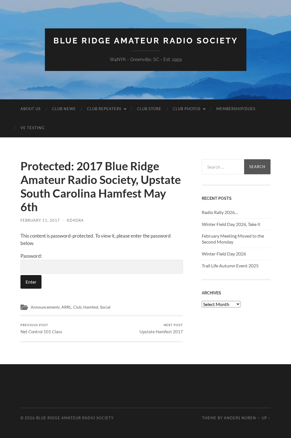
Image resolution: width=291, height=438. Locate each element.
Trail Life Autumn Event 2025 (230, 265)
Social (105, 307)
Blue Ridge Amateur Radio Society (145, 40)
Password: (31, 256)
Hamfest (90, 307)
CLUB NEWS (64, 108)
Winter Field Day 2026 (224, 253)
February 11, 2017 (40, 220)
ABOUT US (30, 108)
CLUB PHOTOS (187, 108)
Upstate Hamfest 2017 (161, 328)
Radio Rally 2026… (220, 212)
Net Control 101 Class (41, 328)
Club (77, 307)
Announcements (45, 307)
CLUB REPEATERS (104, 108)
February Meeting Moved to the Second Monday (233, 238)
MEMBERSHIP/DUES (235, 108)
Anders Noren (240, 418)
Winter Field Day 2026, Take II (231, 224)
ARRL (66, 307)
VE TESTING (32, 127)
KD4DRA (75, 220)
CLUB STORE (149, 108)
